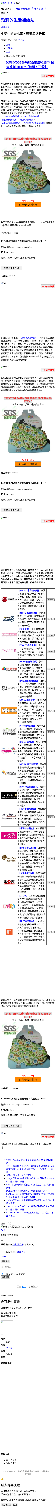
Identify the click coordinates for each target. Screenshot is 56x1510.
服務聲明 (28, 1474)
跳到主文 (5, 27)
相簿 (8, 45)
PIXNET (12, 1471)
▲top (3, 1256)
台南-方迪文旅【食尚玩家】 (19, 1175)
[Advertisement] (28, 311)
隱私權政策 (46, 1471)
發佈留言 (5, 1277)
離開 (15, 1505)
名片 (8, 51)
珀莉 (3, 1230)
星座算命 (21, 1252)
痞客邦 (16, 1244)
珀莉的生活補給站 (17, 20)
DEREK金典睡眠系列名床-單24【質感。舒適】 (27, 1191)
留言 (21, 1244)
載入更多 (5, 1261)
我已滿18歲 (6, 1505)
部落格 (9, 48)
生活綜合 (22, 40)
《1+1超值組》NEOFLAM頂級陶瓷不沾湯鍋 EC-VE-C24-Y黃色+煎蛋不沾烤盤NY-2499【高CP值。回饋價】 (30, 1169)
